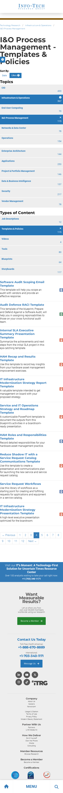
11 (15, 541)
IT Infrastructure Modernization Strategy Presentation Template (17, 509)
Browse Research (32, 754)
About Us (31, 701)
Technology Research (10, 25)
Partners (31, 727)
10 (8, 541)
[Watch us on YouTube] (27, 675)
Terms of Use (31, 714)
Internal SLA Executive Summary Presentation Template (17, 334)
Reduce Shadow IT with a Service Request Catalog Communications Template (20, 458)
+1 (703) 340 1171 (31, 578)
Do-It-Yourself (31, 738)
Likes (14, 75)
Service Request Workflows (20, 483)
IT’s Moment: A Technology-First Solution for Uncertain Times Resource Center (32, 569)
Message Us (30, 663)
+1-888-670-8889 (31, 647)
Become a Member (30, 621)
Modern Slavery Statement (31, 719)
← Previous (8, 535)
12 (22, 541)
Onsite (31, 743)
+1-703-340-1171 (31, 656)
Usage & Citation (31, 711)
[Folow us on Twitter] (34, 675)
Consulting (31, 746)
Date (4, 75)
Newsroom (31, 706)
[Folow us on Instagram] (18, 682)
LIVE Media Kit (31, 730)
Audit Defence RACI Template (22, 304)
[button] (31, 786)
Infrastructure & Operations (38, 25)
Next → (32, 541)
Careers (31, 704)
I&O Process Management (12, 28)
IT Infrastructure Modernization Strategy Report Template (23, 382)
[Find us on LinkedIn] (18, 675)
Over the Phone (32, 741)
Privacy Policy (31, 716)
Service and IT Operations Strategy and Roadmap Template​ (19, 409)
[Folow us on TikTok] (26, 682)
